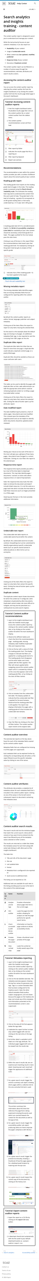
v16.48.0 (31, 9)
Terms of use (6, 1270)
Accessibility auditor (28, 1253)
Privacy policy (6, 1274)
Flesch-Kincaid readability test (15, 281)
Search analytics (9, 1253)
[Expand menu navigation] (4, 9)
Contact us (5, 1267)
